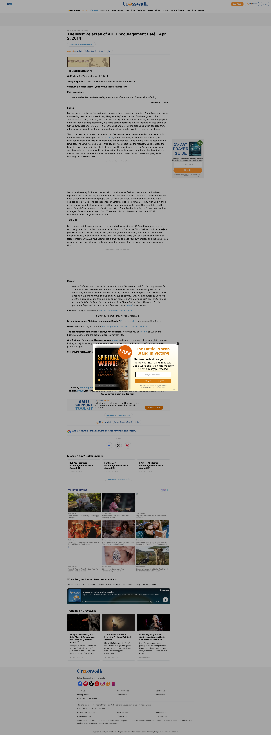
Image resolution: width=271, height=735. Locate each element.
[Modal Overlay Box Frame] (135, 367)
